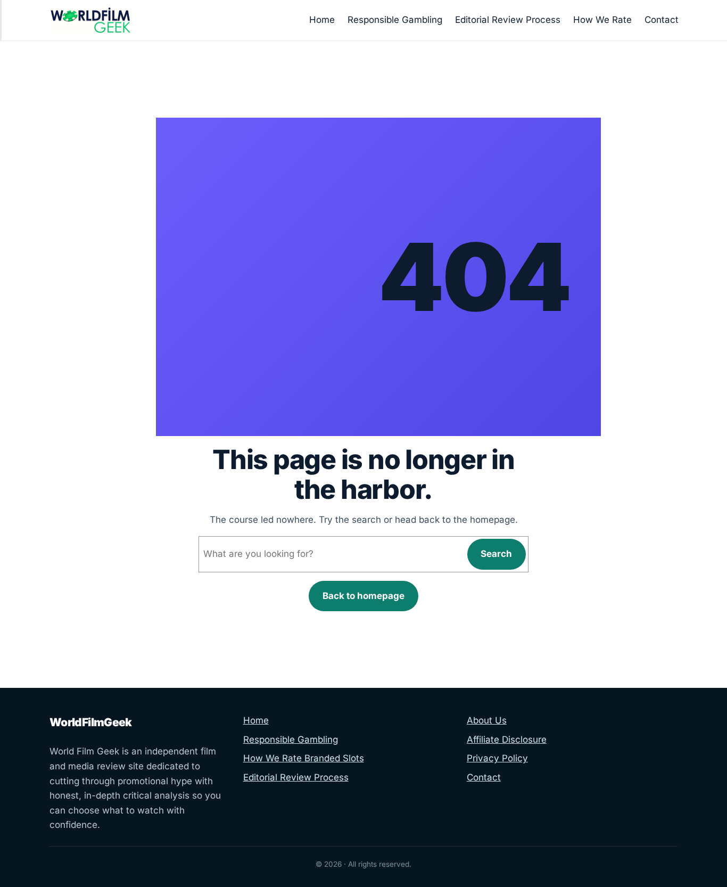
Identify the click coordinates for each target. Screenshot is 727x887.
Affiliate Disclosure (507, 739)
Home (256, 720)
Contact (484, 777)
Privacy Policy (497, 758)
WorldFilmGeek (90, 722)
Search (496, 553)
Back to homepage (363, 595)
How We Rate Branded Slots (303, 758)
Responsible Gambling (290, 739)
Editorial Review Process (296, 777)
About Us (487, 720)
